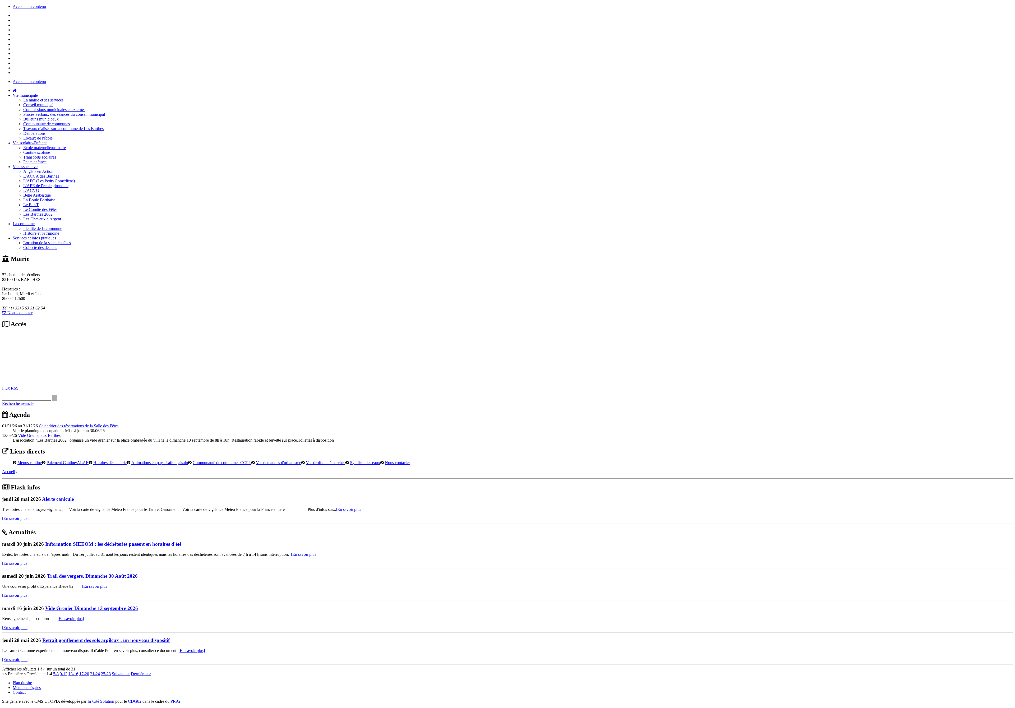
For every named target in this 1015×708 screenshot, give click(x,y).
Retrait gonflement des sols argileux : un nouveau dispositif (106, 640)
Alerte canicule (58, 499)
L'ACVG (31, 190)
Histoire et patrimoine (41, 233)
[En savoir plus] (349, 509)
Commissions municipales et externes (54, 109)
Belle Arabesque (37, 195)
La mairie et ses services (43, 100)
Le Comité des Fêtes (40, 209)
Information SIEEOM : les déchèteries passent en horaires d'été (113, 544)
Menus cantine (29, 462)
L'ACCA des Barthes (41, 176)
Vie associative (25, 166)
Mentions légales (27, 687)
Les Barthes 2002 (38, 214)
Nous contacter (19, 313)
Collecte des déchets (40, 247)
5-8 (56, 674)
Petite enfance (35, 162)
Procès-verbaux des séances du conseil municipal (64, 114)
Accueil (8, 471)
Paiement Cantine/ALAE (68, 462)
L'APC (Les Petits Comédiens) (49, 181)
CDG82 (134, 701)
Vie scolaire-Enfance (30, 143)
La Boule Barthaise (39, 200)
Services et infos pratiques (34, 238)
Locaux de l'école (38, 138)
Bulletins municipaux (41, 119)
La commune (24, 223)
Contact (19, 692)
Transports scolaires (39, 157)
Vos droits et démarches (325, 462)
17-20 (84, 674)
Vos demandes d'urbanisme (278, 462)
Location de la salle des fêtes (47, 242)
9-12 (63, 674)
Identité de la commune (42, 228)
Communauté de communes (46, 124)
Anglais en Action (38, 171)
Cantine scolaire (36, 152)
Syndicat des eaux (365, 462)
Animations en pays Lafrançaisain (159, 462)
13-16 (73, 674)
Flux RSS (10, 388)
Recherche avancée (18, 403)
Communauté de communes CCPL (222, 462)
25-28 (106, 674)
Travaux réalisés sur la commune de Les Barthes (63, 128)
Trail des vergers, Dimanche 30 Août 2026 (92, 576)
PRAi (175, 701)
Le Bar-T (31, 204)
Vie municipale (25, 95)
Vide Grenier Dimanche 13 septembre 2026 (91, 608)
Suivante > (121, 674)
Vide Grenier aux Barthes (39, 435)
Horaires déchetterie (110, 462)
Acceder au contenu (29, 6)
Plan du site (22, 683)
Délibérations (34, 133)
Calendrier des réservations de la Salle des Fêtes (78, 426)
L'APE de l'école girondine (45, 185)
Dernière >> (141, 674)
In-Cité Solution (100, 701)
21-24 (95, 674)
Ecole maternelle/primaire (44, 147)
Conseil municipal (38, 105)
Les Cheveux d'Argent (42, 219)
